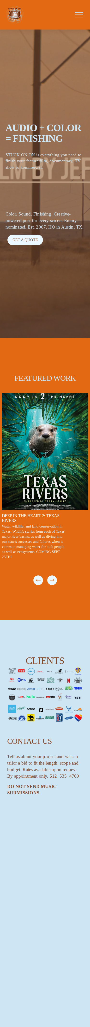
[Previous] (38, 580)
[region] (45, 489)
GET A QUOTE (25, 240)
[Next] (52, 580)
